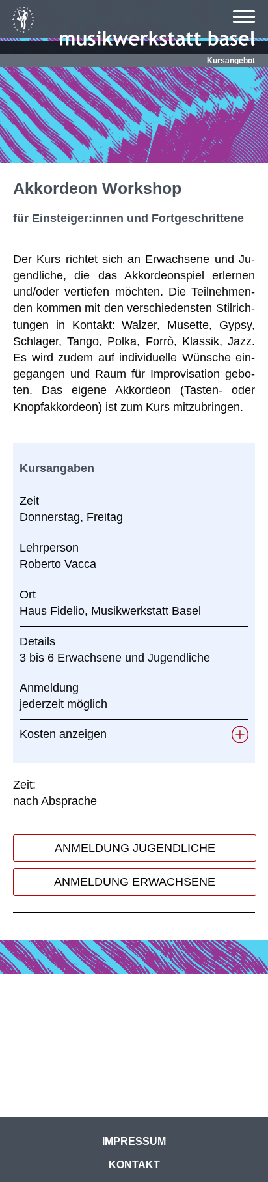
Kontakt (134, 1164)
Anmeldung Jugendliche (135, 847)
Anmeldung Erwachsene (134, 881)
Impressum (134, 1141)
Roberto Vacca (58, 563)
